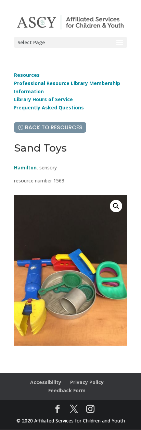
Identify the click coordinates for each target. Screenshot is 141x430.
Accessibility (45, 382)
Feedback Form (67, 390)
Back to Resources (53, 127)
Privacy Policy (87, 382)
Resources (27, 75)
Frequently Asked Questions (49, 107)
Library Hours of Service (43, 99)
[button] (116, 206)
